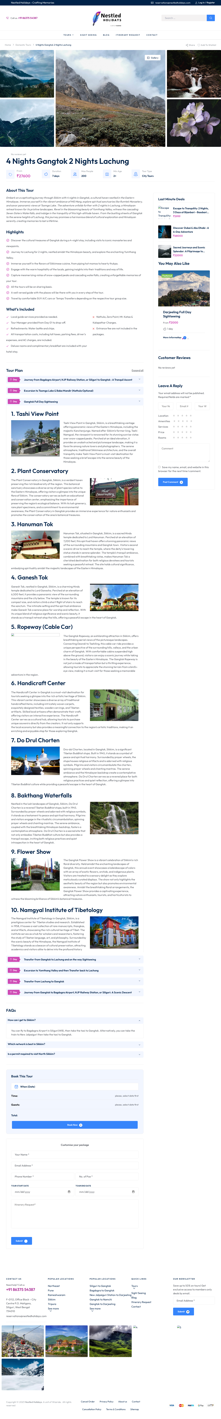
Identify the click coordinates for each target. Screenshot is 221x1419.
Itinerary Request (141, 1302)
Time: (14, 1095)
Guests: (15, 1104)
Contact (136, 1306)
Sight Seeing (138, 1293)
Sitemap (134, 1409)
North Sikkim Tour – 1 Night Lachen (183, 314)
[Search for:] (188, 18)
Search (211, 18)
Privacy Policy (106, 1401)
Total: (14, 1115)
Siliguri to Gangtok (100, 1285)
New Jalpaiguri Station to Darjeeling (110, 1295)
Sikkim (51, 1299)
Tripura (52, 1304)
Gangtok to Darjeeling (102, 1304)
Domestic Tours (23, 44)
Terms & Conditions (116, 1409)
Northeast (54, 1285)
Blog (134, 1297)
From (166, 323)
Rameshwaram (56, 1295)
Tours (134, 1285)
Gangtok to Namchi (101, 1299)
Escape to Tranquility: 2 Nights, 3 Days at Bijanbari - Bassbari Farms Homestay (191, 210)
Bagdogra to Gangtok (102, 1290)
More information (172, 337)
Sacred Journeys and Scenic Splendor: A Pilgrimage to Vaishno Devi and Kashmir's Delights (189, 249)
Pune (51, 1290)
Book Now (72, 1124)
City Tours (148, 175)
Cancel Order (88, 1401)
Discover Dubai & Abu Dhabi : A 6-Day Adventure (191, 229)
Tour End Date (83, 1186)
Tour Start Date (20, 1186)
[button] (180, 338)
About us (122, 1401)
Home (8, 44)
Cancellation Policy (91, 1409)
